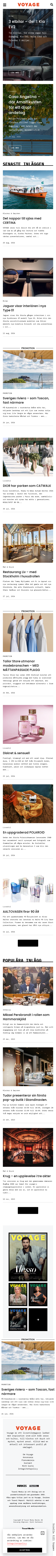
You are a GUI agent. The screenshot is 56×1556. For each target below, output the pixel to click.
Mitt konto (28, 1466)
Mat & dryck (8, 567)
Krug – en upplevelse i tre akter (27, 1176)
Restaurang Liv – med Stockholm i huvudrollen (21, 574)
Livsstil (13, 91)
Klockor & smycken (11, 213)
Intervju (7, 1010)
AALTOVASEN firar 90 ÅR (21, 912)
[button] (28, 943)
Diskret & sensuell (16, 753)
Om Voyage (28, 1454)
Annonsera (28, 1457)
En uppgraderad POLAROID (24, 832)
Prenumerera (28, 1460)
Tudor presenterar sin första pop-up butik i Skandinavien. (25, 1097)
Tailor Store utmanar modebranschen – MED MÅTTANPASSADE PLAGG (21, 665)
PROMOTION (7, 393)
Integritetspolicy (28, 1469)
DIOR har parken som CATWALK (27, 486)
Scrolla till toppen (53, 1537)
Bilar (11, 16)
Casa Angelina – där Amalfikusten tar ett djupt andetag (25, 104)
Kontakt (28, 1463)
